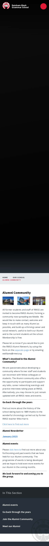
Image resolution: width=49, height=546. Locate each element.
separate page (22, 350)
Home (5, 277)
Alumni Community (12, 280)
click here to (15, 449)
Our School (19, 277)
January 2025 (10, 436)
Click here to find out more (16, 424)
